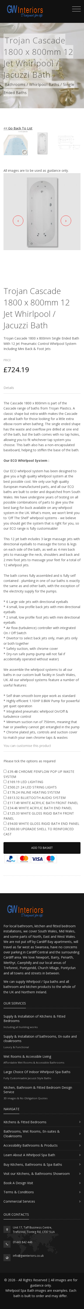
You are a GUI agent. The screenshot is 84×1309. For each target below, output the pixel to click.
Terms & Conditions (19, 1192)
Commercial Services (19, 1201)
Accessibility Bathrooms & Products (31, 1145)
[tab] (42, 388)
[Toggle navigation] (75, 9)
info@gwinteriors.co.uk (28, 1256)
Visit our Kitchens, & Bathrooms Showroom (37, 1173)
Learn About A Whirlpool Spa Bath (29, 1155)
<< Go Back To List (18, 128)
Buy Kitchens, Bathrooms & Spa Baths (33, 1164)
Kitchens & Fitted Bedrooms (25, 1122)
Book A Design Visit (18, 1183)
